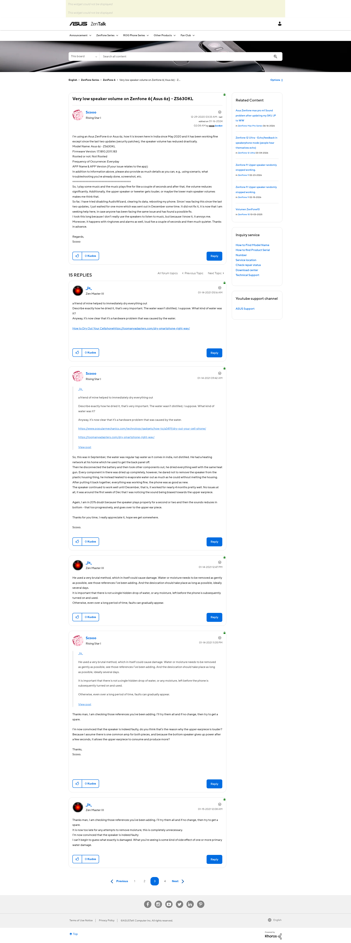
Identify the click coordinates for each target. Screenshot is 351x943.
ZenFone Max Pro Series (250, 125)
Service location (246, 260)
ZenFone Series (90, 80)
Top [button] (75, 934)
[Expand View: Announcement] (90, 35)
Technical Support (247, 275)
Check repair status (248, 265)
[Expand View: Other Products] (174, 35)
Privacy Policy (106, 920)
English (73, 80)
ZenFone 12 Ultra (246, 153)
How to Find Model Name (252, 245)
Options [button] (275, 80)
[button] (77, 256)
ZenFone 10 (244, 214)
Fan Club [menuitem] (186, 35)
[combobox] (190, 56)
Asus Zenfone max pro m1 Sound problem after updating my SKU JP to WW (256, 115)
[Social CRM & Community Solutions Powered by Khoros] (273, 935)
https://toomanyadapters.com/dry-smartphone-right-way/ (152, 328)
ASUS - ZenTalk (87, 24)
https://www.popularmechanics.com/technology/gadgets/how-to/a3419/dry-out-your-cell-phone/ (142, 428)
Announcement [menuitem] (78, 35)
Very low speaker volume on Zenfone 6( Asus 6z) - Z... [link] (149, 80)
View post (84, 447)
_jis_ (80, 389)
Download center (247, 270)
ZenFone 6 (109, 80)
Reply (214, 256)
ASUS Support (245, 309)
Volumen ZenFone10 (248, 209)
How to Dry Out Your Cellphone (93, 328)
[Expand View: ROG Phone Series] (148, 35)
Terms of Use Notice (81, 920)
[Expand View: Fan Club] (193, 35)
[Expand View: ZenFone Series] (117, 35)
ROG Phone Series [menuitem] (134, 35)
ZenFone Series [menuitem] (105, 35)
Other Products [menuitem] (163, 35)
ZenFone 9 (243, 175)
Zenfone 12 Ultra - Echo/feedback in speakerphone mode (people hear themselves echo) (256, 143)
